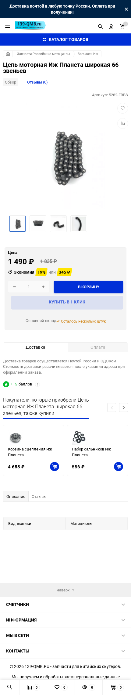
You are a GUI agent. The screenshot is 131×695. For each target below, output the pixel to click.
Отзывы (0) (37, 82)
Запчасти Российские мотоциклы (43, 53)
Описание (15, 496)
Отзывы (39, 496)
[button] (123, 407)
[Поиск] (100, 25)
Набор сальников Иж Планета (91, 451)
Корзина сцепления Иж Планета (30, 451)
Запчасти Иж (88, 53)
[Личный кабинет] (111, 25)
